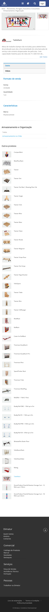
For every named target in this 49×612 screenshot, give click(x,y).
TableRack (17, 476)
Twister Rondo (18, 240)
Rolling (16, 468)
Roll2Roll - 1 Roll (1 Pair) (21, 398)
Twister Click (18, 205)
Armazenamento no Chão (12, 136)
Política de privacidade (24, 603)
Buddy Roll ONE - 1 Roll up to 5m (24, 406)
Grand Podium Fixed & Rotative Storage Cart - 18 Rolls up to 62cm (29, 495)
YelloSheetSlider (19, 459)
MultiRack (17, 319)
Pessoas (8, 580)
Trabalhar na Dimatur (12, 585)
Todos (4, 132)
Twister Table (18, 292)
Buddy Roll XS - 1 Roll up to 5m (23, 415)
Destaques (8, 557)
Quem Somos (8, 534)
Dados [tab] (7, 65)
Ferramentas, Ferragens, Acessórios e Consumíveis (23, 9)
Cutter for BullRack (20, 336)
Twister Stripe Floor (20, 257)
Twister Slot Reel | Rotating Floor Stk (25, 187)
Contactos (7, 539)
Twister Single (18, 196)
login (42, 3)
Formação (7, 574)
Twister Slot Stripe (19, 266)
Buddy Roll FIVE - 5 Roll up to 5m (24, 424)
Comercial (9, 545)
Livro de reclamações (15, 601)
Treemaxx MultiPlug (20, 389)
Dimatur (7, 529)
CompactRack (18, 152)
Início (3, 9)
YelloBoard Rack (19, 450)
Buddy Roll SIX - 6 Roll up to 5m (23, 433)
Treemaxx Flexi (18, 362)
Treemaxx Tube (19, 380)
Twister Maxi (18, 222)
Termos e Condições (32, 601)
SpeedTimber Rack (20, 371)
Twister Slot (17, 178)
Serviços (8, 564)
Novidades (8, 555)
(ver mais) (43, 57)
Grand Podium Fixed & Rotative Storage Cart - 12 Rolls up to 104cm (29, 486)
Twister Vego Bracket (20, 275)
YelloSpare (17, 284)
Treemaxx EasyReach (20, 345)
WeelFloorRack (18, 161)
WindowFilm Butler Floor (21, 441)
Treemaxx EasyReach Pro (22, 354)
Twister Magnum (19, 249)
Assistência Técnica (11, 571)
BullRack (16, 327)
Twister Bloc (18, 301)
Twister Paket (18, 231)
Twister (16, 170)
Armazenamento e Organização (13, 11)
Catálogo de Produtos (12, 550)
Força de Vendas (10, 569)
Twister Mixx (18, 213)
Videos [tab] (7, 71)
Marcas (6, 553)
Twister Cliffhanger (20, 310)
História (6, 536)
